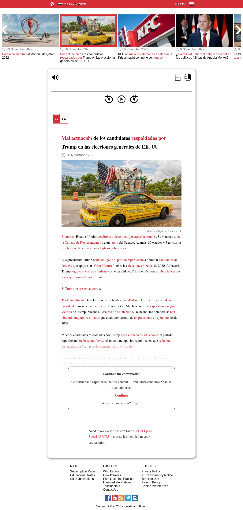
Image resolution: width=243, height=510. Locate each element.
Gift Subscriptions (82, 478)
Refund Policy (150, 482)
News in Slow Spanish (57, 4)
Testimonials (111, 486)
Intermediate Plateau (117, 482)
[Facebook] (108, 498)
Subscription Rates (83, 471)
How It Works (112, 475)
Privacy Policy (151, 471)
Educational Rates (82, 475)
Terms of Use (150, 478)
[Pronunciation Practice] (187, 77)
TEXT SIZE (58, 114)
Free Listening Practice (118, 478)
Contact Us (110, 489)
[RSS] (121, 498)
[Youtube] (115, 498)
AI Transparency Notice (157, 475)
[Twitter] (128, 498)
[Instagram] (135, 498)
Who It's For (111, 471)
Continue (121, 395)
